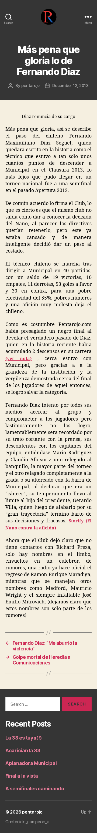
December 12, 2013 (70, 85)
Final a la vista (21, 776)
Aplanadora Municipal (31, 763)
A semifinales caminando (34, 788)
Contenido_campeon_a (27, 821)
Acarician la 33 (22, 750)
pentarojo (30, 85)
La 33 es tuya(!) (23, 738)
